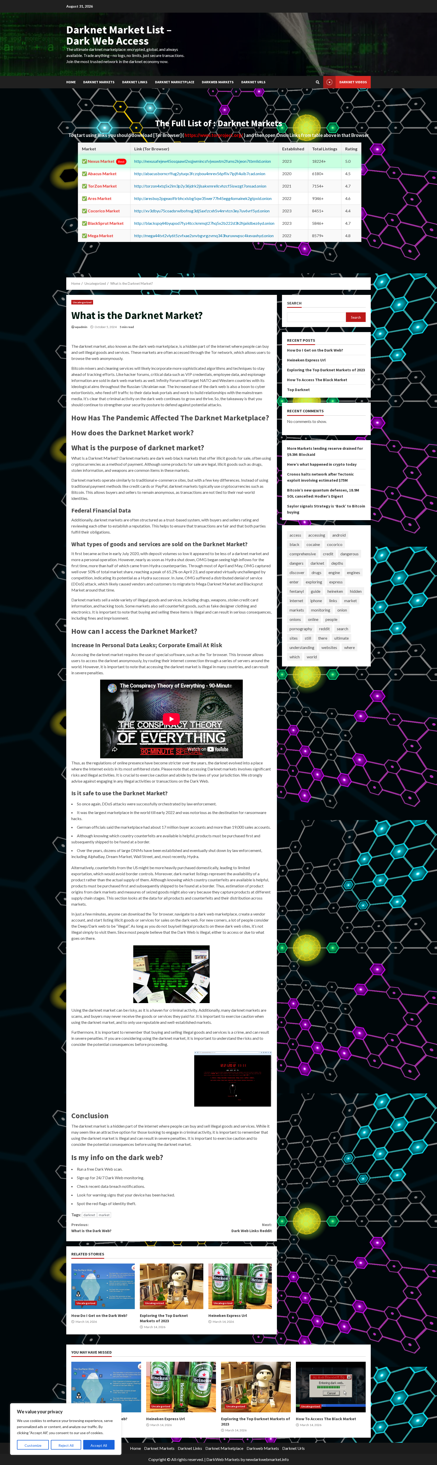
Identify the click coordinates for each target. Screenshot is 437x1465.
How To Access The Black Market (317, 379)
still (308, 638)
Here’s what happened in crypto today (322, 464)
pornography (301, 628)
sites (294, 638)
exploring (314, 581)
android (339, 535)
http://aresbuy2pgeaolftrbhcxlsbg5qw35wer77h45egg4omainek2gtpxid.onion (203, 198)
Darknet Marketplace (174, 82)
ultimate (341, 638)
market (104, 1215)
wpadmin (81, 327)
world (312, 656)
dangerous (349, 553)
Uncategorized (82, 302)
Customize (33, 1445)
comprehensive (303, 553)
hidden (356, 591)
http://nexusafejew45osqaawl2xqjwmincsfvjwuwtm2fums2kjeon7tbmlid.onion (202, 161)
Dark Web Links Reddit (251, 1227)
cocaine (313, 544)
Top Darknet (298, 389)
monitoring (320, 609)
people (331, 619)
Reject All (66, 1445)
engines (353, 572)
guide (315, 591)
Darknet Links (134, 82)
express (336, 581)
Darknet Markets (99, 82)
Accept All (99, 1445)
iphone (316, 600)
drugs (316, 572)
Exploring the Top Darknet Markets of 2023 (171, 1286)
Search (294, 303)
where (349, 647)
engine (334, 572)
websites (329, 647)
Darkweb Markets (218, 82)
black (294, 544)
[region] (65, 1429)
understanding (302, 647)
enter (294, 581)
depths (337, 563)
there (322, 638)
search (342, 628)
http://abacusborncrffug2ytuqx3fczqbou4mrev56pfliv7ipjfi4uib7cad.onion (199, 173)
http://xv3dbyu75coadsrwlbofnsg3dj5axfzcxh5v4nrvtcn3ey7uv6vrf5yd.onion (202, 210)
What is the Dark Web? (91, 1227)
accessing (316, 535)
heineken (335, 591)
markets (297, 609)
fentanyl (297, 591)
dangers (296, 563)
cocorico (334, 544)
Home (71, 82)
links (333, 600)
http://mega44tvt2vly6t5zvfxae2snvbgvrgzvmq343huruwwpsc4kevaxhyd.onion (204, 235)
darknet (89, 1215)
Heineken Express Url (240, 1286)
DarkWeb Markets (223, 1459)
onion (342, 609)
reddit (324, 628)
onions (295, 619)
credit (328, 553)
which (295, 656)
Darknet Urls (253, 82)
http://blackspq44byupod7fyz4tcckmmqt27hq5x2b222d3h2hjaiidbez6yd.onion (204, 223)
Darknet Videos (353, 82)
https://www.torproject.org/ (214, 135)
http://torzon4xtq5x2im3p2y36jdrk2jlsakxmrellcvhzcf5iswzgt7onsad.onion (200, 186)
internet (296, 600)
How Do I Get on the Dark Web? (103, 1286)
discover (297, 572)
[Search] (317, 82)
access (295, 535)
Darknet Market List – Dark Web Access (119, 35)
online (313, 619)
